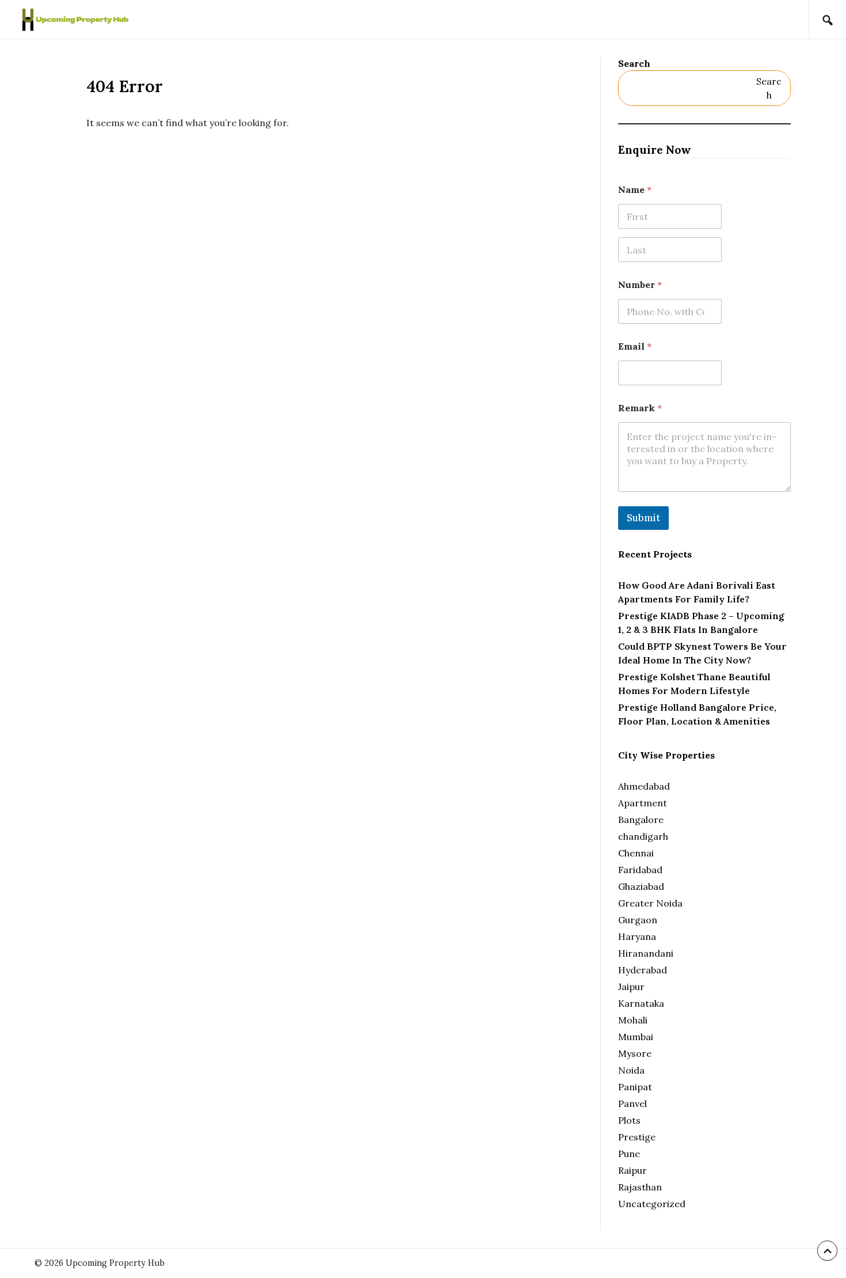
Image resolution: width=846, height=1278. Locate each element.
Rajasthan (640, 1187)
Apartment (642, 803)
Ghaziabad (641, 886)
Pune (629, 1153)
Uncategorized (651, 1203)
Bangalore (641, 819)
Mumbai (635, 1036)
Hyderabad (642, 970)
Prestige (637, 1137)
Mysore (634, 1053)
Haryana (637, 936)
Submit (643, 517)
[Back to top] (827, 1251)
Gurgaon (637, 920)
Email (634, 346)
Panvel (632, 1103)
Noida (631, 1070)
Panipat (635, 1087)
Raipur (632, 1170)
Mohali (632, 1020)
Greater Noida (650, 903)
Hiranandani (645, 953)
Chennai (636, 853)
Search (634, 63)
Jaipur (631, 986)
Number (640, 284)
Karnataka (641, 1003)
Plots (629, 1120)
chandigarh (643, 836)
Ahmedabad (644, 786)
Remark (640, 408)
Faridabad (640, 869)
